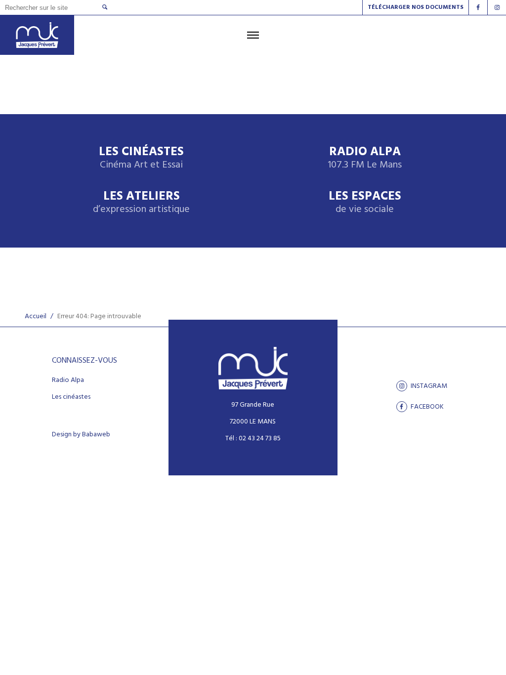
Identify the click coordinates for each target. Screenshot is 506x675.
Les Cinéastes (141, 158)
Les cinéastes (71, 397)
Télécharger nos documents (416, 7)
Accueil (35, 316)
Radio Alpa (365, 158)
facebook (426, 406)
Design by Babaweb (81, 434)
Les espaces (365, 202)
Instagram (428, 385)
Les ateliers (141, 202)
